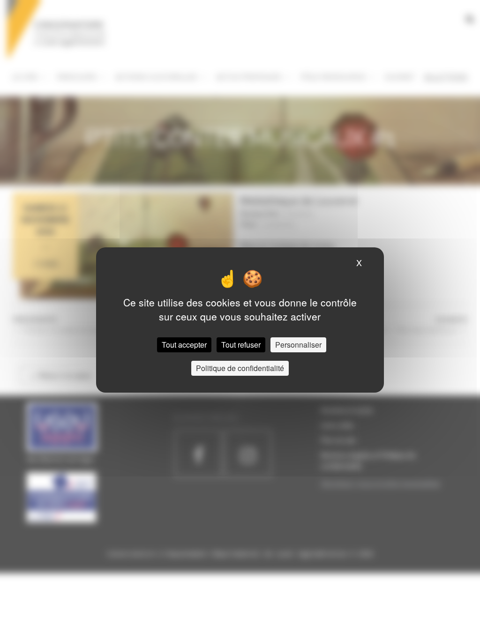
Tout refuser (241, 344)
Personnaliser (298, 344)
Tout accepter (184, 344)
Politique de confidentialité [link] (240, 368)
